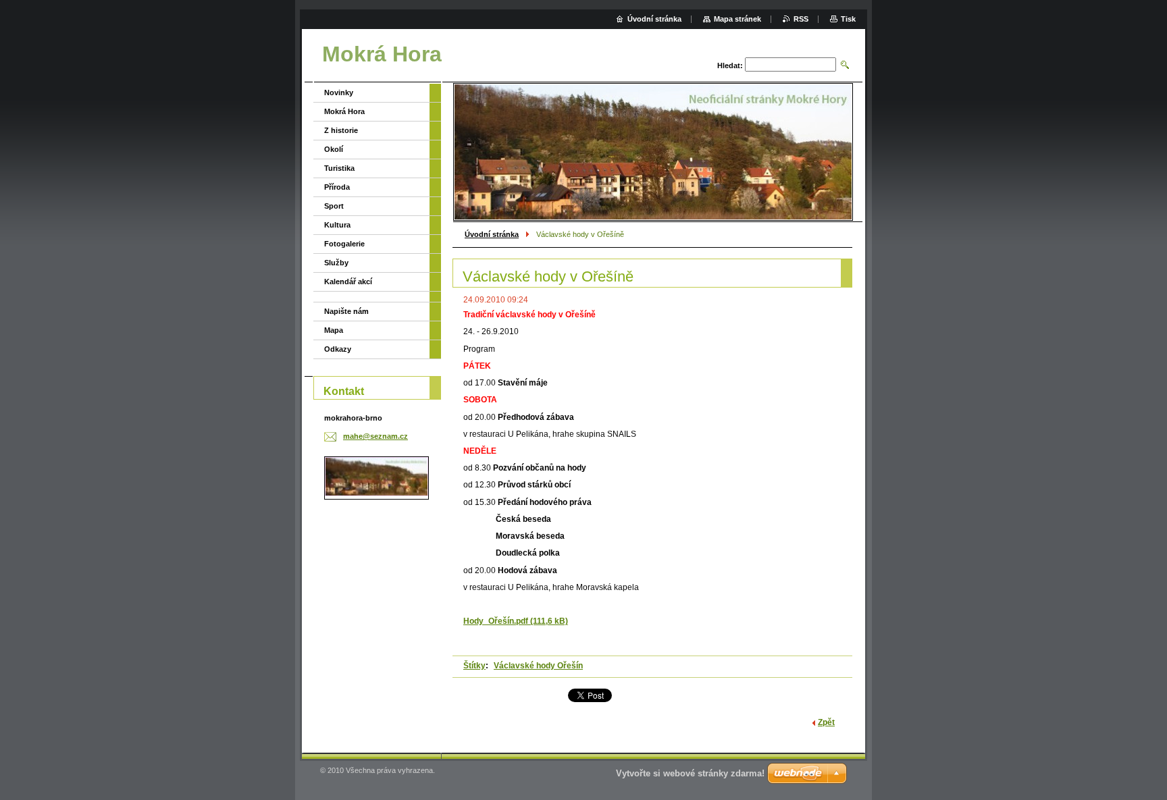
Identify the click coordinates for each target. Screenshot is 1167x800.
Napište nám (346, 311)
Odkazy (337, 349)
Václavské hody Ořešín (538, 665)
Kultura (337, 225)
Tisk (848, 19)
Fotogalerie (344, 244)
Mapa (333, 330)
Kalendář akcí (348, 281)
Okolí (333, 149)
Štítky (474, 665)
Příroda (337, 187)
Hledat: (730, 65)
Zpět (826, 722)
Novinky (338, 92)
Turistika (339, 168)
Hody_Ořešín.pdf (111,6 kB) (515, 621)
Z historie (341, 130)
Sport (334, 206)
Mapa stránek (737, 19)
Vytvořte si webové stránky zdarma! (690, 773)
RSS (801, 19)
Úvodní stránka (492, 234)
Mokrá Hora (344, 111)
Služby (336, 263)
